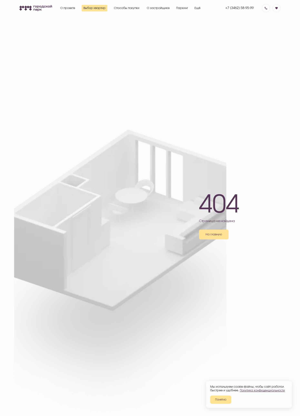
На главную (214, 234)
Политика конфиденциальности (262, 390)
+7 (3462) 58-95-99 (239, 8)
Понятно (220, 399)
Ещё (197, 8)
